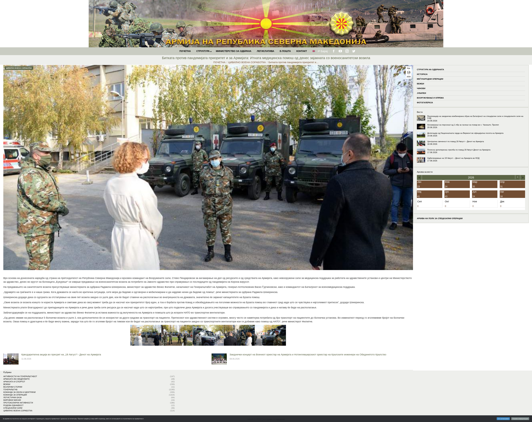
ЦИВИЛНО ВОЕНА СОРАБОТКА (19, 68)
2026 (471, 177)
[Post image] (11, 359)
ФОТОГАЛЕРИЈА (425, 103)
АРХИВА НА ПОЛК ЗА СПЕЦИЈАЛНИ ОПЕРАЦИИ (440, 218)
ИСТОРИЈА (422, 74)
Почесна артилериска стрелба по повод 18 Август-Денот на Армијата (458, 150)
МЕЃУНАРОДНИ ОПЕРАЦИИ (430, 79)
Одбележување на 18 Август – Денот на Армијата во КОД (453, 158)
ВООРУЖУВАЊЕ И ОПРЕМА (430, 98)
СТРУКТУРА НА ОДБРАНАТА (430, 69)
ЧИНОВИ (421, 88)
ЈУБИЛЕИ (421, 93)
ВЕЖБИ (420, 84)
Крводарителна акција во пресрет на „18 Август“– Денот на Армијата (61, 354)
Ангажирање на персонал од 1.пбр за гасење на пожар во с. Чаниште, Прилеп (463, 125)
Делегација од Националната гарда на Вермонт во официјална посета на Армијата (465, 133)
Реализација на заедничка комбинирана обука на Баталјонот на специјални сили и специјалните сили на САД (475, 117)
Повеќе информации (520, 419)
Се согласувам (503, 419)
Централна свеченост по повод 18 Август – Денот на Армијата (455, 141)
